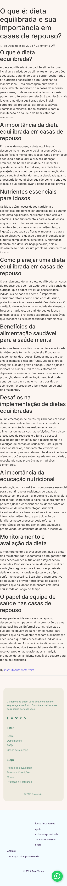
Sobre (38, 844)
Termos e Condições (45, 839)
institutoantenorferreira (19, 670)
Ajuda (38, 829)
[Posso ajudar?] (57, 876)
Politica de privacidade (46, 834)
